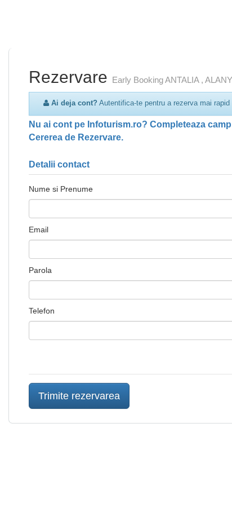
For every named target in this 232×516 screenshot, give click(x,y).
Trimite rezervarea (79, 396)
